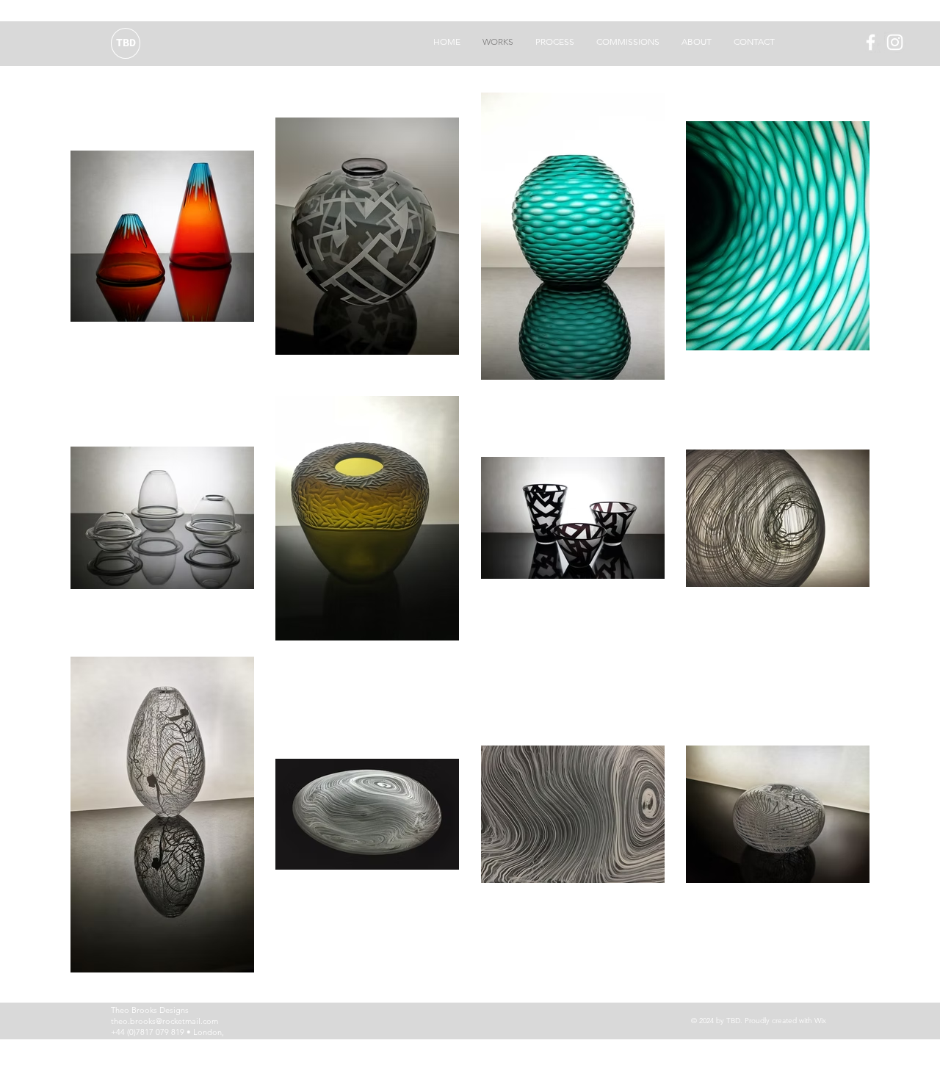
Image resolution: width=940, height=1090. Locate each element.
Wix (820, 1020)
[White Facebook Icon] (870, 42)
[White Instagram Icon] (894, 42)
